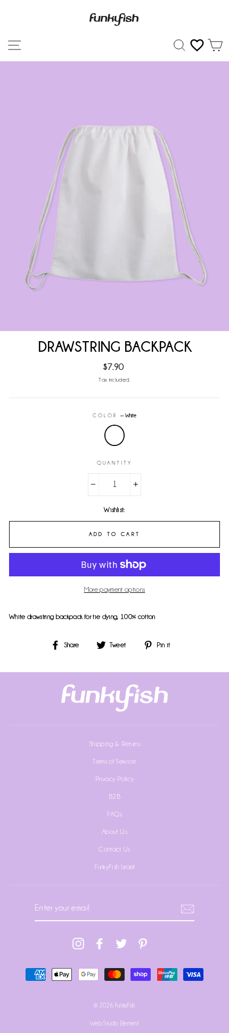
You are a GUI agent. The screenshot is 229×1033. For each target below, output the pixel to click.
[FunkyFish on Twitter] (121, 943)
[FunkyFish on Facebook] (99, 943)
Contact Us (114, 849)
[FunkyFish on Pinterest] (143, 943)
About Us (114, 831)
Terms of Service (114, 761)
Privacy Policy (114, 778)
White (114, 435)
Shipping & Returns (114, 743)
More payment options (114, 589)
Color (114, 415)
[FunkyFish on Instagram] (78, 943)
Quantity (114, 463)
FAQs (114, 814)
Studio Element (121, 1023)
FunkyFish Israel (114, 866)
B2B (114, 796)
